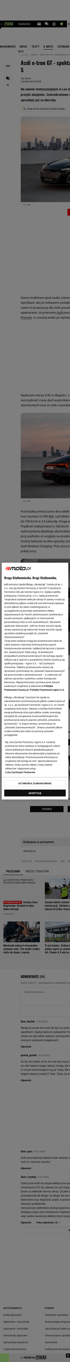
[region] (35, 681)
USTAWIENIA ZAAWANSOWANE (34, 783)
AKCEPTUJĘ (35, 793)
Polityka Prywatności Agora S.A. (47, 689)
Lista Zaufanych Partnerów (20, 772)
